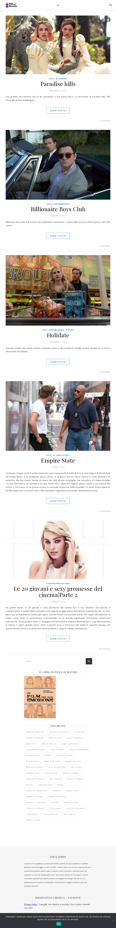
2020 (44, 330)
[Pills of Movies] (11, 5)
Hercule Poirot (34, 767)
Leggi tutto (58, 110)
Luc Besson (51, 773)
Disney (48, 755)
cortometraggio (35, 750)
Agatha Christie (35, 732)
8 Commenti (104, 648)
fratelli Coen (64, 755)
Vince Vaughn (51, 814)
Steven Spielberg (75, 808)
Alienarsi (61, 79)
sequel (55, 802)
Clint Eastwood (70, 744)
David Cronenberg (79, 750)
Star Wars (55, 808)
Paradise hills (58, 83)
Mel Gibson (56, 779)
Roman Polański (57, 797)
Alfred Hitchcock (59, 732)
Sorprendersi (61, 204)
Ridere (70, 330)
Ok (58, 924)
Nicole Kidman (75, 779)
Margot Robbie (71, 773)
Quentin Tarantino (37, 791)
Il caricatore (61, 455)
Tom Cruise (32, 814)
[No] (112, 920)
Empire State (58, 460)
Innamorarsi (57, 330)
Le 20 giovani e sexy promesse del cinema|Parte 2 (58, 591)
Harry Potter (73, 761)
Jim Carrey (76, 767)
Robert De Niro (34, 797)
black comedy (74, 738)
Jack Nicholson (57, 767)
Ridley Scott (73, 791)
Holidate (58, 335)
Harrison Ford (52, 761)
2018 (48, 204)
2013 (48, 455)
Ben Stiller (55, 738)
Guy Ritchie (32, 761)
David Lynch (32, 755)
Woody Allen (33, 820)
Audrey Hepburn (35, 738)
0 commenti (104, 120)
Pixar (60, 785)
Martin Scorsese (35, 779)
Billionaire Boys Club (58, 209)
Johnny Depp (33, 773)
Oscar (29, 785)
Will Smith (70, 814)
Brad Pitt (31, 744)
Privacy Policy (30, 904)
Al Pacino (79, 732)
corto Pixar (57, 750)
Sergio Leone (71, 802)
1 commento (104, 511)
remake (57, 791)
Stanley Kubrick (35, 808)
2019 (51, 79)
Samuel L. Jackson (36, 802)
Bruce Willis (49, 744)
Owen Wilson (45, 785)
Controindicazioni (58, 583)
